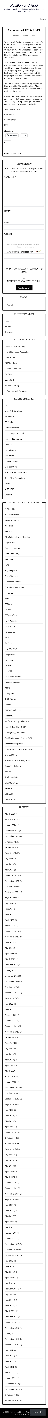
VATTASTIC (9, 489)
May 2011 (9, 1361)
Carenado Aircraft (12, 548)
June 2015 (9, 1300)
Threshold (9, 332)
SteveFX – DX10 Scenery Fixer (17, 760)
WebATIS (8, 494)
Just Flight (9, 660)
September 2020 (12, 1037)
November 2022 (12, 981)
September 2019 (12, 1099)
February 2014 (11, 1316)
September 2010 (12, 1400)
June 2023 (9, 942)
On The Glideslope (13, 368)
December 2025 (12, 830)
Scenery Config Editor (14, 743)
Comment (10, 177)
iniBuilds (8, 444)
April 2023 (9, 953)
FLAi (7, 565)
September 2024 (12, 892)
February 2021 (11, 1015)
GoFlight (8, 643)
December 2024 (12, 875)
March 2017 (10, 1227)
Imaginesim (10, 654)
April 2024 (9, 920)
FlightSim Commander (14, 587)
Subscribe (38, 1412)
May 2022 (9, 1009)
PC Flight (8, 374)
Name (7, 211)
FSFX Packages (11, 621)
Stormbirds (10, 380)
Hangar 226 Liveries (13, 439)
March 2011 (10, 1372)
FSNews (8, 326)
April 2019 (9, 1126)
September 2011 (12, 1344)
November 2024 (12, 881)
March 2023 (10, 959)
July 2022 (9, 1004)
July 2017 (9, 1205)
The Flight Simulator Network (17, 472)
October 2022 (11, 987)
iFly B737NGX (11, 649)
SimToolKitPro (11, 467)
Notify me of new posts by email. (24, 281)
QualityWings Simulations (16, 732)
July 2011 (9, 1350)
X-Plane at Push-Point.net (15, 391)
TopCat (8, 771)
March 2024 (10, 925)
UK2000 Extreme (12, 783)
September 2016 (12, 1255)
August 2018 (10, 1149)
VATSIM (8, 483)
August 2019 (10, 1104)
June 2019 (9, 1115)
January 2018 (10, 1182)
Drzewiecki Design (13, 553)
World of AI (10, 799)
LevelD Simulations (13, 676)
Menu (43, 19)
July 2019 (9, 1110)
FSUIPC (8, 637)
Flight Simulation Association (17, 352)
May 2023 (9, 948)
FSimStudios (10, 626)
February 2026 (11, 819)
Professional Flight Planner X (17, 721)
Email (7, 222)
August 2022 (10, 998)
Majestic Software (12, 682)
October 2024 (11, 886)
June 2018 (9, 1160)
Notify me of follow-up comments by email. (24, 270)
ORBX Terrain (10, 699)
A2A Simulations (12, 514)
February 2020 (11, 1076)
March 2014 (10, 1311)
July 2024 (9, 903)
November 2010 (12, 1389)
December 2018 (12, 1132)
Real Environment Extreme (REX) (18, 738)
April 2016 (9, 1277)
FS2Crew (8, 604)
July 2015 (9, 1294)
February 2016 (11, 1288)
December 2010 (12, 1383)
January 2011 (10, 1378)
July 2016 (9, 1261)
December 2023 (12, 931)
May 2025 (9, 870)
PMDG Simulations (13, 710)
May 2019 (9, 1121)
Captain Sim (10, 542)
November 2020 (12, 1032)
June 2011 (9, 1355)
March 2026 (10, 814)
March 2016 (10, 1283)
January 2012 (10, 1333)
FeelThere (9, 559)
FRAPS (7, 598)
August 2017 (10, 1199)
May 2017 (9, 1216)
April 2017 (9, 1221)
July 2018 (9, 1154)
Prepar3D (9, 715)
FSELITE (8, 321)
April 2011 (9, 1367)
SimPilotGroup (11, 461)
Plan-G (8, 704)
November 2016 (12, 1244)
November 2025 (12, 836)
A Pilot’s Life (10, 509)
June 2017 (9, 1210)
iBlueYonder (10, 357)
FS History (9, 416)
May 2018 (9, 1166)
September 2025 (12, 847)
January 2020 (10, 1082)
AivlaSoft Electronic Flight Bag (17, 537)
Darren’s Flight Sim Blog (15, 346)
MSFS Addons (11, 363)
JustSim (8, 665)
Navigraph (9, 693)
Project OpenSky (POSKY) (15, 727)
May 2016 (9, 1272)
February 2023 (11, 964)
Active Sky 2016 (12, 520)
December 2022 (12, 976)
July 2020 (9, 1048)
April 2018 (9, 1171)
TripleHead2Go (11, 777)
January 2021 (10, 1020)
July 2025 (9, 858)
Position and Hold (24, 5)
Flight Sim (17, 153)
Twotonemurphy (12, 385)
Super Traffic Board (13, 766)
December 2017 (12, 1188)
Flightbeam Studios (13, 581)
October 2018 (11, 1138)
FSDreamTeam (11, 615)
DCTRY (8, 405)
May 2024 (9, 914)
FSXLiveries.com (12, 427)
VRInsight (9, 794)
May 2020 (9, 1059)
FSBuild (8, 609)
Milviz (7, 688)
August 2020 (10, 1043)
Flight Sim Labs (11, 576)
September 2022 (12, 992)
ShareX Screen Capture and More (19, 749)
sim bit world (10, 450)
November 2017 (12, 1194)
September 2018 (12, 1143)
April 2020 (9, 1065)
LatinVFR (8, 671)
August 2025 (10, 853)
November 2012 (12, 1328)
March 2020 (10, 1071)
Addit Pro (9, 526)
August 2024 (10, 897)
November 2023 (12, 936)
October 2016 (11, 1249)
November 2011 (12, 1339)
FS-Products (10, 422)
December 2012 (12, 1322)
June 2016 (9, 1266)
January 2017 (10, 1238)
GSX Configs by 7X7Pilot (15, 433)
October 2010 (11, 1395)
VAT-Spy (8, 788)
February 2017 (11, 1233)
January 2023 (10, 970)
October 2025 (11, 842)
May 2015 (9, 1305)
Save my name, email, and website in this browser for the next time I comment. (25, 245)
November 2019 (12, 1087)
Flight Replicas (11, 570)
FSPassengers (10, 632)
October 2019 (11, 1093)
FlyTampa (9, 593)
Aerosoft (8, 531)
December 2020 (12, 1026)
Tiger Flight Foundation (15, 478)
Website (8, 234)
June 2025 (9, 864)
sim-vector (9, 455)
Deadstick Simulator (13, 411)
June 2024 (9, 909)
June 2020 (9, 1054)
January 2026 (10, 825)
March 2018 (10, 1177)
